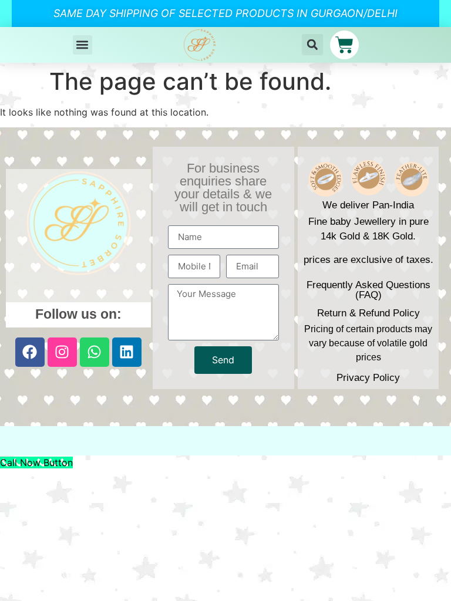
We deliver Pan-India (368, 205)
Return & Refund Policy (368, 313)
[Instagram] (62, 352)
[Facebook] (30, 352)
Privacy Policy (368, 377)
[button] (82, 45)
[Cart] (344, 45)
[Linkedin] (127, 352)
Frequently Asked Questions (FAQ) (368, 289)
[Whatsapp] (94, 352)
